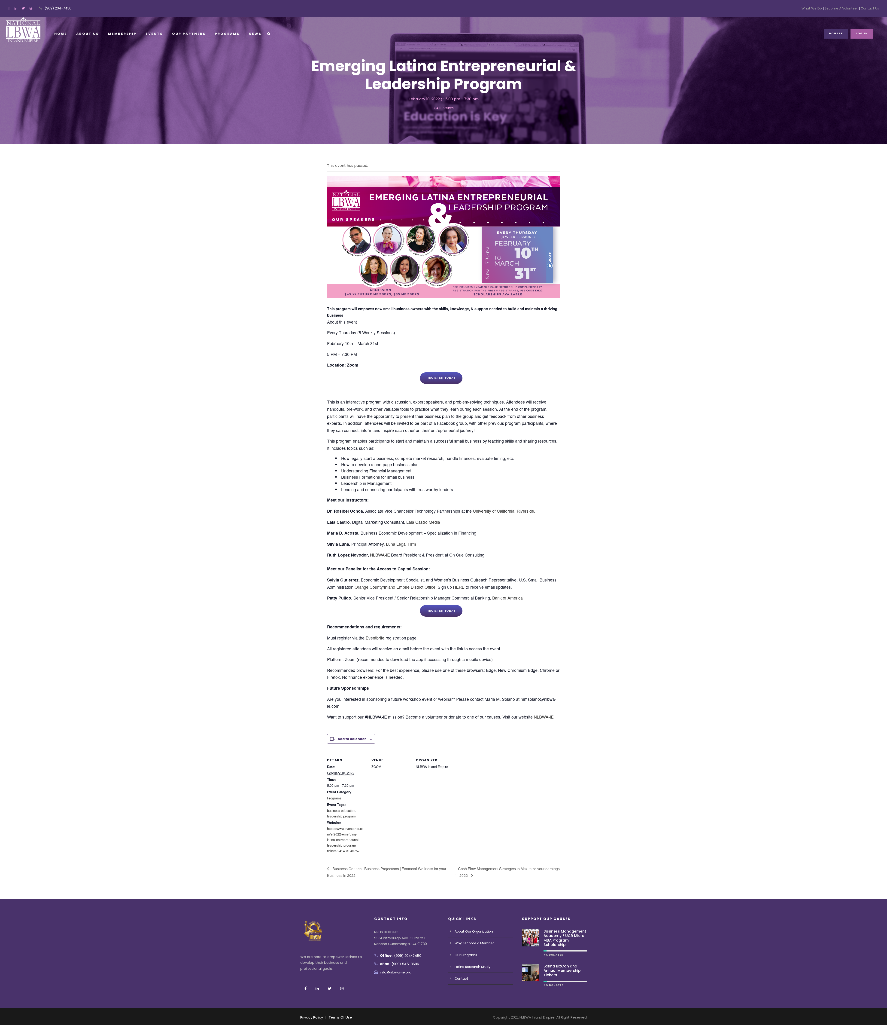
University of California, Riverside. (504, 511)
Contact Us (869, 8)
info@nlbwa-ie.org (395, 972)
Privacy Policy (311, 1017)
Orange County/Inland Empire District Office (395, 587)
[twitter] (23, 8)
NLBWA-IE (380, 555)
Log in (862, 33)
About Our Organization (474, 931)
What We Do (812, 8)
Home (60, 33)
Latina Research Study (472, 966)
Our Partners (189, 33)
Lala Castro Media (423, 522)
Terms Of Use (340, 1017)
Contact (461, 978)
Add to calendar (352, 739)
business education (341, 810)
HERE (459, 587)
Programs (227, 33)
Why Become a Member (474, 943)
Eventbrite (375, 638)
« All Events (444, 108)
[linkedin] (16, 8)
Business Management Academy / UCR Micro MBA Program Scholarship (565, 938)
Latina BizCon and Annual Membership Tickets (562, 971)
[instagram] (31, 8)
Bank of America (507, 598)
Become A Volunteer (841, 8)
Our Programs (466, 955)
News (255, 33)
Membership (122, 33)
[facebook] (9, 8)
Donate (836, 33)
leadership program (341, 816)
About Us (87, 33)
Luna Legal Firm (401, 544)
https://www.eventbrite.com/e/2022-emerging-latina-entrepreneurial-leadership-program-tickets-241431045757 (345, 839)
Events (154, 33)
